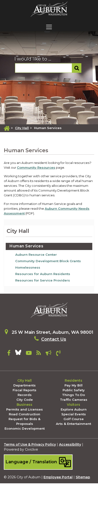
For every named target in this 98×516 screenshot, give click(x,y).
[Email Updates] (48, 354)
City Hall (22, 128)
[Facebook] (9, 354)
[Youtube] (29, 354)
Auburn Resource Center (36, 254)
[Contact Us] (58, 354)
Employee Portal (58, 477)
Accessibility (70, 444)
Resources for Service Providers (42, 280)
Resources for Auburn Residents (42, 274)
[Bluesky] (18, 354)
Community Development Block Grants (48, 261)
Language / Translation (31, 461)
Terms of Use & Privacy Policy (30, 444)
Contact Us (53, 339)
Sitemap (83, 477)
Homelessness (27, 267)
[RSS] (38, 354)
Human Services (26, 246)
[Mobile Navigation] (49, 27)
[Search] (76, 68)
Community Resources (36, 167)
